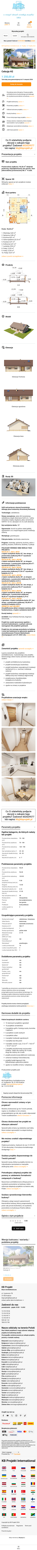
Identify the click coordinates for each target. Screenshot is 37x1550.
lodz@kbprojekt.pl (11, 1367)
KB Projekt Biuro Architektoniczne (10, 46)
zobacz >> (21, 105)
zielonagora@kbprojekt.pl (18, 1404)
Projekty (24, 46)
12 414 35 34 (6, 1313)
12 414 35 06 (6, 1311)
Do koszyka (8, 1279)
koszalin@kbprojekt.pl (15, 1362)
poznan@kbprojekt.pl (14, 1378)
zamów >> (21, 101)
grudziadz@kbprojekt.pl (16, 1352)
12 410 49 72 (6, 1318)
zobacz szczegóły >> (9, 1132)
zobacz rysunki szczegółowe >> (12, 256)
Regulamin (19, 1525)
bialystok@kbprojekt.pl (15, 1341)
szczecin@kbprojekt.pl (15, 1390)
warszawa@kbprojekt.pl (16, 1400)
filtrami (5, 35)
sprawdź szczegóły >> (26, 649)
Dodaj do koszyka (16, 84)
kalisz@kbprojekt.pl (12, 1355)
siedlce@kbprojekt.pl (14, 1385)
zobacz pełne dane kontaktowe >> (13, 1300)
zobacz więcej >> (7, 700)
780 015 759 (5, 1322)
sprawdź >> (27, 123)
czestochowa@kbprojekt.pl (20, 1345)
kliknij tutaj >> (30, 1006)
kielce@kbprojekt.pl (12, 1360)
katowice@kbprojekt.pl (15, 1357)
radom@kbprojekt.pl (13, 1381)
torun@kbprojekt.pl (12, 1395)
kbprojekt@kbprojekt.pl (14, 1084)
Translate (17, 1454)
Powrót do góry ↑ (7, 1531)
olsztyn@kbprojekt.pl (14, 1371)
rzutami (15, 35)
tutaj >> (11, 184)
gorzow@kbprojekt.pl (18, 1350)
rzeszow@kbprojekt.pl (15, 1383)
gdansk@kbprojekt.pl (14, 1348)
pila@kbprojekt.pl (10, 1376)
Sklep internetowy (16, 1537)
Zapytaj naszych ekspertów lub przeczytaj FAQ (17, 1093)
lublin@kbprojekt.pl (12, 1364)
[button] (21, 130)
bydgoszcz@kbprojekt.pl (17, 1343)
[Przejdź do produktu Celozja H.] (18, 1256)
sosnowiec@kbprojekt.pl (17, 1388)
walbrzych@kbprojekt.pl (17, 1397)
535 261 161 (5, 1320)
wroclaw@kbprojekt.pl (15, 1402)
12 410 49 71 (6, 1315)
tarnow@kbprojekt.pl (13, 1393)
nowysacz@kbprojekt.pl (17, 1369)
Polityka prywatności (8, 1525)
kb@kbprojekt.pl (24, 148)
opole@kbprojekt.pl (12, 1374)
